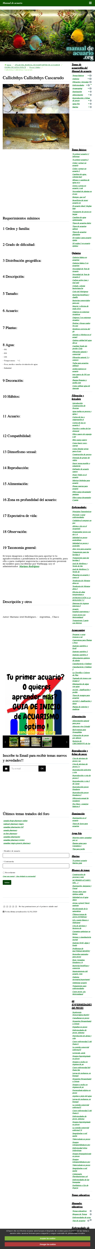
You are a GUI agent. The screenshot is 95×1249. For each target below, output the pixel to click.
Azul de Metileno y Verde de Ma (79, 564)
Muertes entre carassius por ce (81, 839)
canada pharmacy (10, 830)
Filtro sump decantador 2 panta (81, 498)
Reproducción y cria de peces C (81, 776)
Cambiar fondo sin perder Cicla (79, 347)
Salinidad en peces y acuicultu (80, 544)
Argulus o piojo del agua (82, 1096)
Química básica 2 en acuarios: (80, 264)
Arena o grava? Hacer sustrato (81, 904)
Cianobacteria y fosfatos (81, 664)
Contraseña (9, 861)
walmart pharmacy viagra (13, 824)
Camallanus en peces (80, 1018)
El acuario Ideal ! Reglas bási (81, 207)
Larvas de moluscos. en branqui (81, 1074)
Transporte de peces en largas (81, 213)
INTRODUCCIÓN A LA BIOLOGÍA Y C (81, 599)
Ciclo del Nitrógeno (80, 291)
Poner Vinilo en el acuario (79, 476)
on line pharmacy (10, 833)
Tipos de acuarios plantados (79, 233)
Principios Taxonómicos (81, 511)
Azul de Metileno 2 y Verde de (80, 570)
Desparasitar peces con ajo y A (81, 533)
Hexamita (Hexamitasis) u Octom (81, 1022)
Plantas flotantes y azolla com (79, 381)
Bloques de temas (81, 870)
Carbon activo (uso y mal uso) (80, 281)
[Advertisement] (36, 175)
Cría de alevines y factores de (79, 927)
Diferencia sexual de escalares (80, 799)
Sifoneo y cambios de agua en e (80, 181)
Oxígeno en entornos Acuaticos (80, 313)
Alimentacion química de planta (81, 659)
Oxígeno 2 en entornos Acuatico (81, 318)
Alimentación (81, 95)
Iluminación (81, 91)
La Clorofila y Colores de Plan (81, 673)
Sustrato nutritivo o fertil (80, 647)
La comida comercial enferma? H (80, 1129)
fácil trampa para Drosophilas (79, 731)
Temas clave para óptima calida (79, 892)
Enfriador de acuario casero (80, 470)
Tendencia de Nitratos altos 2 (81, 587)
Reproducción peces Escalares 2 (80, 793)
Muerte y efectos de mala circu (80, 307)
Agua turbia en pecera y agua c (81, 412)
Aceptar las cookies (47, 1238)
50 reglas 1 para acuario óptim (81, 239)
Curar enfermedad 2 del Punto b (82, 1042)
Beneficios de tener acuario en (80, 201)
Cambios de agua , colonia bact (79, 175)
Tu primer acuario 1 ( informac (80, 155)
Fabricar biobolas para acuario (81, 481)
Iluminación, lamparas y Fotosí (81, 887)
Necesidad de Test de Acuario (80, 270)
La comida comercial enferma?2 (80, 1048)
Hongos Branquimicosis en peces (81, 1155)
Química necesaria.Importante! (81, 978)
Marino (81, 107)
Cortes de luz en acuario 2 (78, 424)
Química (81, 79)
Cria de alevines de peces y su (80, 759)
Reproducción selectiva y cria (81, 771)
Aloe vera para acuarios (81, 549)
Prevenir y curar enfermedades (78, 516)
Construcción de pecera (81, 454)
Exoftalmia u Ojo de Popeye (80, 1186)
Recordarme (10, 872)
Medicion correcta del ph (81, 330)
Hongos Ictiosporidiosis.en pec (81, 1143)
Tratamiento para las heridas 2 (80, 559)
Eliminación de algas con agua (80, 685)
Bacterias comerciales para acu (81, 301)
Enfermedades (80, 85)
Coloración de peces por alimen (80, 736)
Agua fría (81, 104)
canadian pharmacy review (13, 840)
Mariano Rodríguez (29, 566)
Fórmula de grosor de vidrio (81, 459)
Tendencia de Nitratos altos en (81, 581)
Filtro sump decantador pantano (81, 493)
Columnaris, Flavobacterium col (80, 1175)
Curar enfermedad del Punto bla (81, 1068)
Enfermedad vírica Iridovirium (79, 1149)
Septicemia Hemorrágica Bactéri (80, 1013)
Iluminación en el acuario (79, 819)
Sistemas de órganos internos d (80, 604)
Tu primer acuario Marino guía (79, 861)
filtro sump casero (79, 440)
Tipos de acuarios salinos (79, 227)
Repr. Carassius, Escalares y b (78, 961)
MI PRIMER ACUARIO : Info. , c (81, 881)
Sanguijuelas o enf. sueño (79, 1134)
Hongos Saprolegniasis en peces (81, 1057)
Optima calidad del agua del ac (82, 341)
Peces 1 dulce (34, 67)
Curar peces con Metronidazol (78, 616)
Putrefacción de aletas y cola (81, 1037)
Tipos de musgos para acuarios (81, 696)
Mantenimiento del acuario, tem (80, 972)
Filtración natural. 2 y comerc (80, 358)
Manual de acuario (12, 3)
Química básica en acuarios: (79, 258)
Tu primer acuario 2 (80, 160)
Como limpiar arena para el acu (80, 450)
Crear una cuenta (8, 876)
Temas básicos (81, 75)
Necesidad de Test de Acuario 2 (80, 275)
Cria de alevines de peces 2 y (80, 765)
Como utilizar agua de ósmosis (81, 387)
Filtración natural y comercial (79, 353)
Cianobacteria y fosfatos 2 (81, 668)
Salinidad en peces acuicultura (79, 538)
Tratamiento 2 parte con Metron (80, 621)
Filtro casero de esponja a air (81, 435)
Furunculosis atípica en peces (81, 1091)
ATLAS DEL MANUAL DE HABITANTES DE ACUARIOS (37, 65)
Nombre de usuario (12, 851)
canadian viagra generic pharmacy (16, 843)
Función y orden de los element (81, 429)
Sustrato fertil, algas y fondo (81, 944)
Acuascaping (81, 88)
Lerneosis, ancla (78, 1053)
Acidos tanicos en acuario (79, 370)
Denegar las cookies (48, 1244)
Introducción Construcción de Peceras (78, 405)
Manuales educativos (77, 1204)
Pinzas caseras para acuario (80, 487)
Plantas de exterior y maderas (80, 708)
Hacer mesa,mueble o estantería (81, 464)
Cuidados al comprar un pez (81, 521)
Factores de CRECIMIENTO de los (81, 742)
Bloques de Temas (81, 1214)
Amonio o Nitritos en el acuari (81, 336)
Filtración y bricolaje (81, 82)
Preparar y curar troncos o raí (78, 635)
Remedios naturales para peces (80, 955)
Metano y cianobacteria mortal (81, 938)
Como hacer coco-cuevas (79, 444)
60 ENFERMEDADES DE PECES (82, 1004)
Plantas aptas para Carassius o (79, 844)
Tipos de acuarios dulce (81, 223)
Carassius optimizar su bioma (81, 932)
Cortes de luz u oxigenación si (78, 418)
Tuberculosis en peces (81, 1139)
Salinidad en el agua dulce (80, 898)
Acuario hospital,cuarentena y (80, 610)
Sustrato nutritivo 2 (80, 651)
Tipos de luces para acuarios (80, 825)
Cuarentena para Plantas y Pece (82, 641)
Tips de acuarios (80, 1221)
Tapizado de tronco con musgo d (81, 679)
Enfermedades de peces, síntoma (79, 1031)
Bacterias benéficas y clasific (80, 296)
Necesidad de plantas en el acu (82, 192)
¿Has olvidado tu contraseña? (26, 876)
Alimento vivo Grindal (81, 726)
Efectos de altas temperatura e (78, 593)
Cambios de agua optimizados (79, 218)
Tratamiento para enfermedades (79, 987)
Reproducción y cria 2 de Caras (81, 782)
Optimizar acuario (79, 983)
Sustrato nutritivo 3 (80, 655)
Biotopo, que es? (79, 197)
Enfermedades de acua (81, 1217)
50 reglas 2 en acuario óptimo (81, 244)
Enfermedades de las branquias (80, 1181)
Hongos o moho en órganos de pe (79, 1063)
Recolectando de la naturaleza (79, 910)
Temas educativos (81, 1195)
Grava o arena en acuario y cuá (79, 187)
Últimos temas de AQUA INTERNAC (79, 915)
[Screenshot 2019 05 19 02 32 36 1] (24, 768)
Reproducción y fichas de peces (81, 99)
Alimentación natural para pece (80, 722)
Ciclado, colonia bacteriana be (78, 287)
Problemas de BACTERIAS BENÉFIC (81, 949)
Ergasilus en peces (79, 1027)
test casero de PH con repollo (81, 375)
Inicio (9, 65)
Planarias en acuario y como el (81, 576)
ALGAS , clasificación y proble (81, 691)
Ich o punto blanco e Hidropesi (80, 921)
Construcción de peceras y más (78, 875)
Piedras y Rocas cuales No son (81, 324)
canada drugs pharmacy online (15, 821)
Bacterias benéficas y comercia (80, 967)
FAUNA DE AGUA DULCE (15, 67)
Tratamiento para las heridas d (80, 553)
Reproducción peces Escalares (80, 788)
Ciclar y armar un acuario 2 (79, 169)
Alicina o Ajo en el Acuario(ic (79, 527)
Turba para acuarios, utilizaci (80, 364)
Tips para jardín (78, 849)
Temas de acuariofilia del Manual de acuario (81, 68)
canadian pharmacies (11, 837)
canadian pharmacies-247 (13, 827)
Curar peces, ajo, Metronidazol (79, 993)
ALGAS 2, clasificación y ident (81, 702)
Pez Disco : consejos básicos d (80, 805)
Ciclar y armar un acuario (79, 164)
